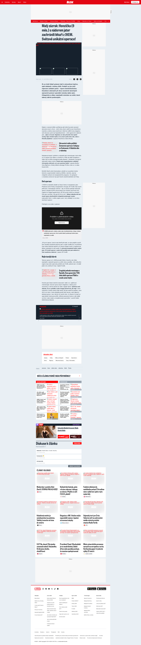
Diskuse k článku (46, 443)
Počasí (67, 357)
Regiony (51, 360)
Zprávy (45, 357)
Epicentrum (74, 357)
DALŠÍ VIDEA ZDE (76, 424)
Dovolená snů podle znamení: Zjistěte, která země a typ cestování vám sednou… (64, 394)
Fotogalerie (43, 306)
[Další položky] (108, 21)
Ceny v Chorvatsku (70, 360)
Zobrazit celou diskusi (74, 466)
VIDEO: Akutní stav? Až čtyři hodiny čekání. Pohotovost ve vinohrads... (41, 401)
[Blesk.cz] (70, 2)
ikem (48, 368)
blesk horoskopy (74, 396)
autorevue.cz (74, 404)
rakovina (60, 368)
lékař (65, 368)
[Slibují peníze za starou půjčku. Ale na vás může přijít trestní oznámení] (52, 416)
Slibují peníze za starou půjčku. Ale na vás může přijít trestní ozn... (41, 416)
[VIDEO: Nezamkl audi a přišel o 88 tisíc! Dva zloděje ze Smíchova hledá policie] (52, 387)
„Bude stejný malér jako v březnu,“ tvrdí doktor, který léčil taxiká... (41, 408)
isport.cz (73, 411)
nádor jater (54, 368)
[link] (43, 589)
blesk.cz (73, 389)
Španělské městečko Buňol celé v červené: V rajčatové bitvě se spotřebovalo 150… (65, 387)
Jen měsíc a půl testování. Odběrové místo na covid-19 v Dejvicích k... (41, 394)
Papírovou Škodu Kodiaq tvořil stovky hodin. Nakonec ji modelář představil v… (64, 401)
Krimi (45, 360)
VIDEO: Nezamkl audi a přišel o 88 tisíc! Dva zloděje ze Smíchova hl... (41, 386)
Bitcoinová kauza (60, 360)
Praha (69, 368)
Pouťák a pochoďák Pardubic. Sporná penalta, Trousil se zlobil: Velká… (64, 416)
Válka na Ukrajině (59, 357)
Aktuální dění (48, 354)
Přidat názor (77, 443)
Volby (51, 357)
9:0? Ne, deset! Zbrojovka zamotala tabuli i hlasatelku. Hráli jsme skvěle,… (64, 408)
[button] (91, 589)
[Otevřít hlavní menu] (2, 2)
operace (44, 368)
